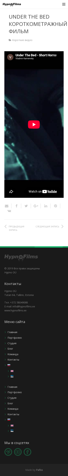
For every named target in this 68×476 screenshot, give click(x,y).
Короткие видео (22, 40)
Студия (11, 343)
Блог (10, 348)
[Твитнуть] (26, 206)
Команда (12, 354)
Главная (12, 332)
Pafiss (39, 469)
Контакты (13, 359)
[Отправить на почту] (8, 206)
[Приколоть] (55, 206)
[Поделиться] (16, 206)
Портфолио (14, 337)
